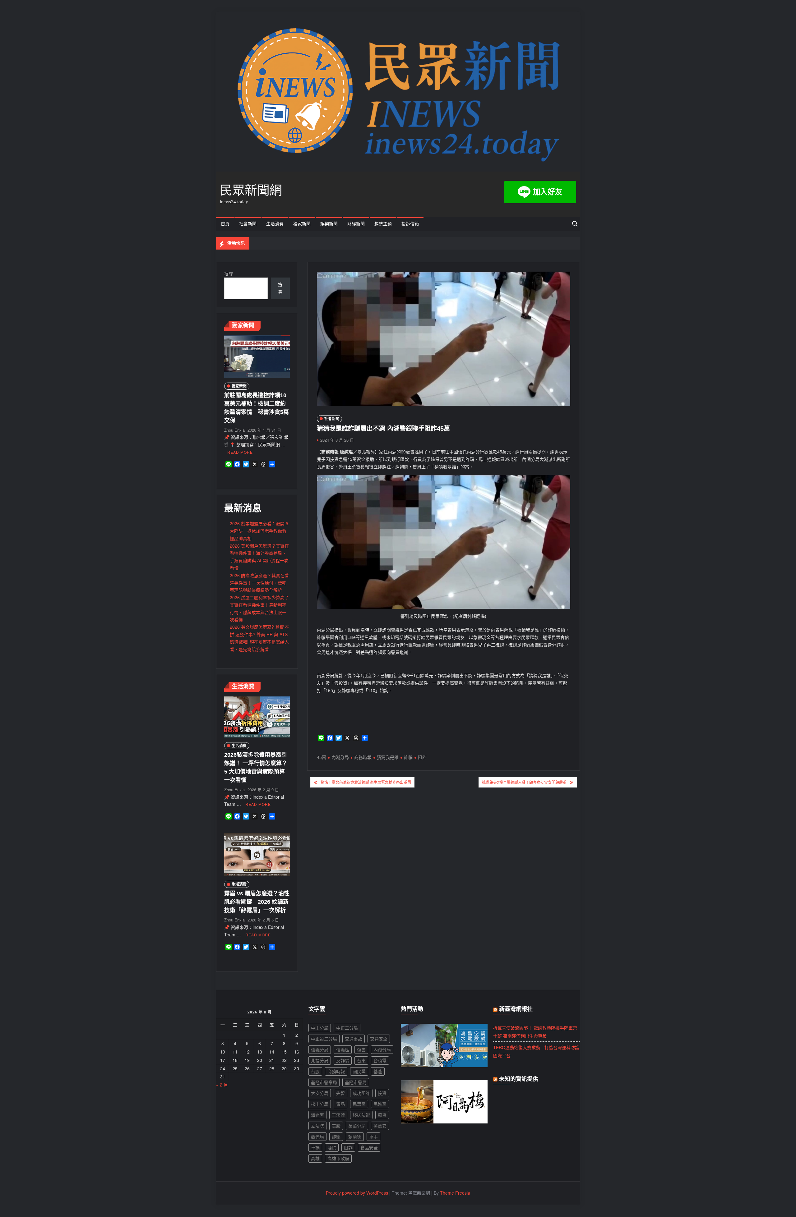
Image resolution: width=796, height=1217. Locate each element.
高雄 (315, 1158)
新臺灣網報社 (516, 1009)
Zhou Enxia (234, 430)
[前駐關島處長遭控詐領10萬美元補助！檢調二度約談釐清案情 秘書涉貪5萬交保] (257, 356)
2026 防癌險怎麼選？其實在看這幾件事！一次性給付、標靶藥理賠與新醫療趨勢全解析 (259, 582)
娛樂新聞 (329, 224)
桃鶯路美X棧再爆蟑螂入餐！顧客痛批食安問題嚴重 (524, 782)
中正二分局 (347, 1028)
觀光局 (317, 1136)
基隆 (377, 1071)
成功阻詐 (361, 1093)
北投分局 (319, 1060)
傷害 (361, 1049)
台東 (361, 1060)
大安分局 (319, 1093)
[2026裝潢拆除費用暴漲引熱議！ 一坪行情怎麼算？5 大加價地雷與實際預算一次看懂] (257, 716)
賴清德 (354, 1136)
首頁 (225, 224)
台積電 (379, 1060)
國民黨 (359, 1071)
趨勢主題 (383, 224)
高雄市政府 (338, 1158)
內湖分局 (340, 757)
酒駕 (331, 1147)
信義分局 (319, 1049)
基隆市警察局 (324, 1082)
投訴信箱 (410, 224)
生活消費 (275, 224)
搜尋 (228, 273)
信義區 (342, 1049)
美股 (336, 1126)
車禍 (315, 1147)
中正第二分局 (324, 1039)
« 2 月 (222, 1085)
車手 (373, 1136)
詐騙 (408, 757)
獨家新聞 (302, 224)
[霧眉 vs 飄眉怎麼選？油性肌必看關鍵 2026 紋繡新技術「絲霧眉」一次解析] (257, 854)
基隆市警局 (356, 1082)
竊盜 (382, 1115)
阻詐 (422, 757)
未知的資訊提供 (518, 1079)
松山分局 (319, 1104)
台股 (315, 1071)
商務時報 (363, 757)
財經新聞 (356, 224)
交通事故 (353, 1039)
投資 (382, 1093)
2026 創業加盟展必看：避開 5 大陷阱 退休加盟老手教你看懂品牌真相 (259, 530)
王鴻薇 (338, 1115)
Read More (240, 452)
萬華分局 (357, 1126)
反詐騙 (342, 1060)
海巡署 (317, 1115)
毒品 (340, 1104)
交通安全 (378, 1039)
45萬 (321, 757)
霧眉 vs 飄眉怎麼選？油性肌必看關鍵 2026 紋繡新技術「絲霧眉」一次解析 (256, 901)
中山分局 (319, 1028)
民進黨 (379, 1104)
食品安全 (369, 1147)
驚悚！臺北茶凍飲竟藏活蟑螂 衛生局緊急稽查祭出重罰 (366, 782)
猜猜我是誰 (388, 757)
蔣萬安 (379, 1126)
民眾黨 (359, 1104)
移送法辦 (361, 1115)
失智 (340, 1093)
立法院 (317, 1126)
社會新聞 (248, 224)
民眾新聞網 (251, 190)
